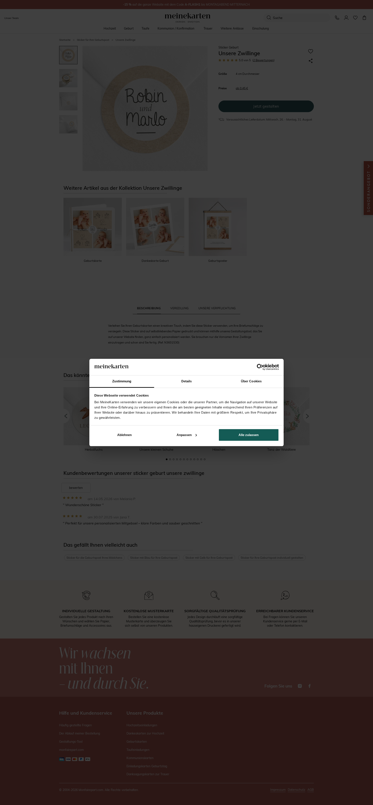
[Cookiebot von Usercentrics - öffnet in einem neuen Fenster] (260, 367)
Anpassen (184, 435)
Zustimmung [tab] (121, 381)
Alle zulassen (249, 435)
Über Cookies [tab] (251, 381)
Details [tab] (186, 381)
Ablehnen (124, 435)
